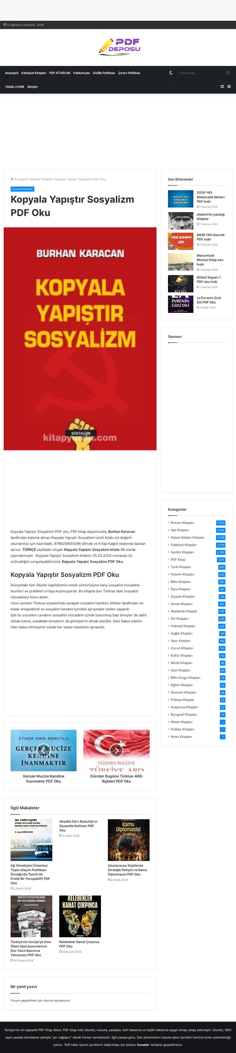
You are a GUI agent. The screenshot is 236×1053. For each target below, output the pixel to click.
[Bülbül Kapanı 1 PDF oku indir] (180, 283)
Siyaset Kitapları (41, 179)
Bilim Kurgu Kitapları (185, 677)
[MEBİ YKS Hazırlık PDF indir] (180, 241)
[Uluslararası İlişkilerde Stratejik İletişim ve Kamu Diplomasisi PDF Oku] (129, 840)
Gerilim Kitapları (182, 552)
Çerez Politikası (129, 73)
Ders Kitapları (181, 589)
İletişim (32, 87)
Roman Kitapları (182, 523)
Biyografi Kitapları (184, 714)
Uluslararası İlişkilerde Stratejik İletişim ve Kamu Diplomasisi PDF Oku (127, 869)
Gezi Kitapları (180, 670)
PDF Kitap (178, 559)
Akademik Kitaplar (184, 611)
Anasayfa (11, 73)
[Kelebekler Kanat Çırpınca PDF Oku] (80, 916)
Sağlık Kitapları (181, 633)
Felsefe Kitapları (182, 574)
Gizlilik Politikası (104, 73)
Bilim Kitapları (181, 582)
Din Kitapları (180, 618)
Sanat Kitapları (181, 604)
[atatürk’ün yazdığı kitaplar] (180, 220)
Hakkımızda (81, 73)
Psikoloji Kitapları (183, 626)
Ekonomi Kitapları (183, 692)
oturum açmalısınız (56, 1000)
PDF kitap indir (73, 1030)
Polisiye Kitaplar (182, 700)
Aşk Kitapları (180, 530)
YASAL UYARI (14, 87)
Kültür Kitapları (181, 655)
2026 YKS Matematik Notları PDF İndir (211, 196)
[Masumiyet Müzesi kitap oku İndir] (180, 261)
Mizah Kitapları (181, 722)
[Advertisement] (118, 130)
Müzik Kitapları (181, 663)
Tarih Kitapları (181, 567)
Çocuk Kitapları (182, 648)
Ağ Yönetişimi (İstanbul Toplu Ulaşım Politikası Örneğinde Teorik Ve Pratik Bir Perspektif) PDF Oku (30, 874)
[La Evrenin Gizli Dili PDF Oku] (180, 304)
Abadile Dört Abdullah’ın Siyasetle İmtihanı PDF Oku (78, 825)
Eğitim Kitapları (182, 685)
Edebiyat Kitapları (33, 73)
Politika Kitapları (182, 729)
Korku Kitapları (181, 737)
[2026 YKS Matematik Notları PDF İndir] (180, 199)
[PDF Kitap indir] (118, 47)
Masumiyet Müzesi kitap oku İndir (210, 259)
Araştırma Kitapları (184, 707)
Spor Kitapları (181, 641)
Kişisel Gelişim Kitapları (187, 537)
